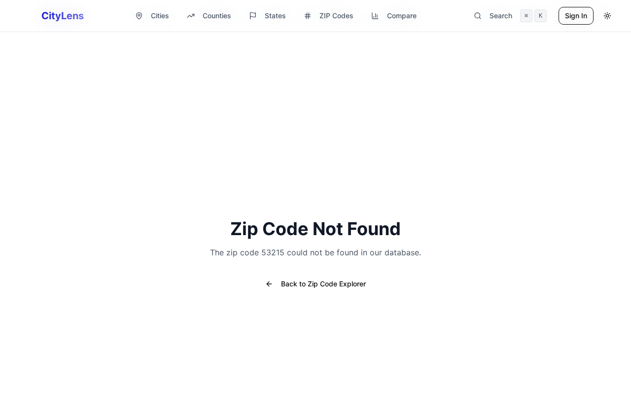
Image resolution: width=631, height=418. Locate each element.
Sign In (576, 15)
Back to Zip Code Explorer (323, 283)
